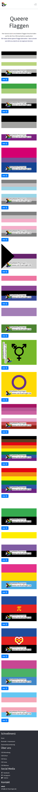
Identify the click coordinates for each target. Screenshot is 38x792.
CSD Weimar (5, 765)
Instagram (6, 775)
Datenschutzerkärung (8, 745)
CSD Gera (4, 759)
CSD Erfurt (4, 756)
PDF (4, 79)
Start (2, 738)
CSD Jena (4, 762)
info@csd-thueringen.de (8, 789)
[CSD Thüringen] (4, 4)
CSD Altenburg (5, 752)
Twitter (5, 778)
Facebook (6, 773)
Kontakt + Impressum (8, 741)
